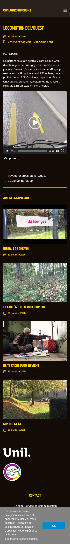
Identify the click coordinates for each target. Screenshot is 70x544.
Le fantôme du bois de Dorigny (24, 307)
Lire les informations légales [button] (21, 539)
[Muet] (57, 151)
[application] (35, 122)
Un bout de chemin (15, 249)
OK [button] (54, 525)
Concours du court (17, 11)
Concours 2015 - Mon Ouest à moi (33, 41)
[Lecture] (7, 151)
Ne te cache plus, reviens (21, 365)
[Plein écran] (62, 151)
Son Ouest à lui (13, 424)
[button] (65, 10)
